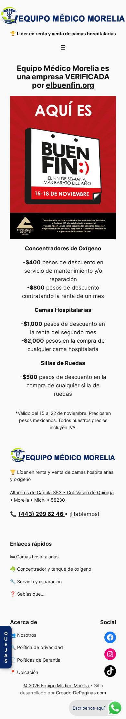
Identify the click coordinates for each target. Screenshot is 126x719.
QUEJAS (6, 647)
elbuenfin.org (70, 85)
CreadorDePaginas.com (81, 692)
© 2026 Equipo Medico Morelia (56, 685)
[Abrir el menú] (63, 47)
